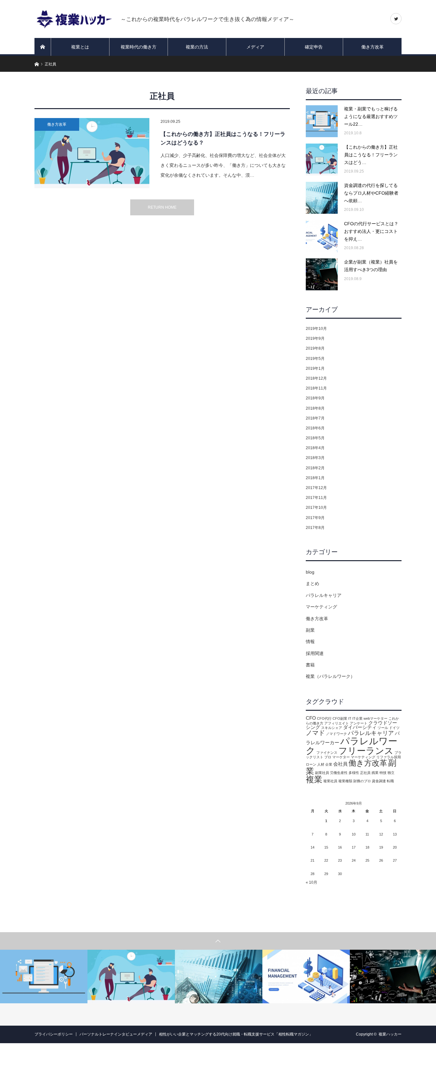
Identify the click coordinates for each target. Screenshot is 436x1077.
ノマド (315, 732)
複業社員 (330, 781)
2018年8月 (315, 408)
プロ (327, 757)
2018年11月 (316, 388)
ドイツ (394, 728)
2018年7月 (315, 418)
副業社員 (322, 773)
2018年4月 (315, 448)
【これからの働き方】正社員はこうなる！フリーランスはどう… (371, 155)
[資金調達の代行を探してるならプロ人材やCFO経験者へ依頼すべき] (322, 198)
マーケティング (321, 606)
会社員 (340, 764)
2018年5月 (315, 438)
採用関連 (315, 653)
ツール (383, 728)
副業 (310, 630)
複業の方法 (197, 46)
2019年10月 (316, 328)
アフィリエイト (336, 723)
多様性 (354, 773)
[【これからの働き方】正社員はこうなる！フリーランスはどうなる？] (91, 153)
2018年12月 (316, 378)
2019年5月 (315, 358)
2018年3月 (315, 458)
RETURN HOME (162, 207)
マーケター (341, 757)
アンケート (358, 723)
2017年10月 (316, 507)
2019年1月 (315, 368)
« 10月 (311, 882)
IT (349, 718)
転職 (390, 781)
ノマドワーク (336, 734)
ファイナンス (326, 752)
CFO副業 (340, 718)
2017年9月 (315, 518)
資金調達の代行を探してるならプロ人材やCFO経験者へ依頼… (371, 193)
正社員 (365, 773)
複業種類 (345, 781)
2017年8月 (315, 527)
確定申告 (314, 46)
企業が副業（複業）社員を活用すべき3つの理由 (371, 265)
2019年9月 (315, 338)
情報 (310, 641)
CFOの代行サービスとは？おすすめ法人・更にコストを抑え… (371, 231)
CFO (311, 718)
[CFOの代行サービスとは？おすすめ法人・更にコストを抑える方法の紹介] (322, 236)
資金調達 (379, 781)
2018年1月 (315, 478)
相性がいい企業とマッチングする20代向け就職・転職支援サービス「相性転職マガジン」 (236, 1034)
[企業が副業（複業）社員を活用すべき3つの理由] (322, 274)
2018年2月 (315, 468)
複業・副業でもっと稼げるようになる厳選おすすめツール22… (371, 116)
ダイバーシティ (360, 727)
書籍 (310, 664)
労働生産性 (339, 773)
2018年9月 (315, 398)
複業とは (80, 46)
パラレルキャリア (324, 595)
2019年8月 (315, 348)
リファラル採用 (388, 757)
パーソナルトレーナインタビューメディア (115, 1034)
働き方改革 (372, 46)
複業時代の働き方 (138, 46)
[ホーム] (42, 47)
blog (310, 572)
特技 (383, 773)
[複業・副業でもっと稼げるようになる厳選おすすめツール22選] (322, 121)
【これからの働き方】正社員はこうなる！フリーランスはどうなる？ (223, 138)
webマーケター (375, 718)
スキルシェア (331, 728)
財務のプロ (362, 781)
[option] (43, 976)
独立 (391, 773)
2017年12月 (316, 488)
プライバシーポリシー (53, 1034)
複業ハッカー (390, 1034)
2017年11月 (316, 497)
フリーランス (366, 751)
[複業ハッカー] (74, 19)
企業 (328, 764)
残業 (375, 773)
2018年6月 (315, 428)
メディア (255, 46)
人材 (320, 764)
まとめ (312, 583)
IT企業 (357, 718)
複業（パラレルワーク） (330, 676)
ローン (311, 764)
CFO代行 (324, 718)
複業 (314, 779)
